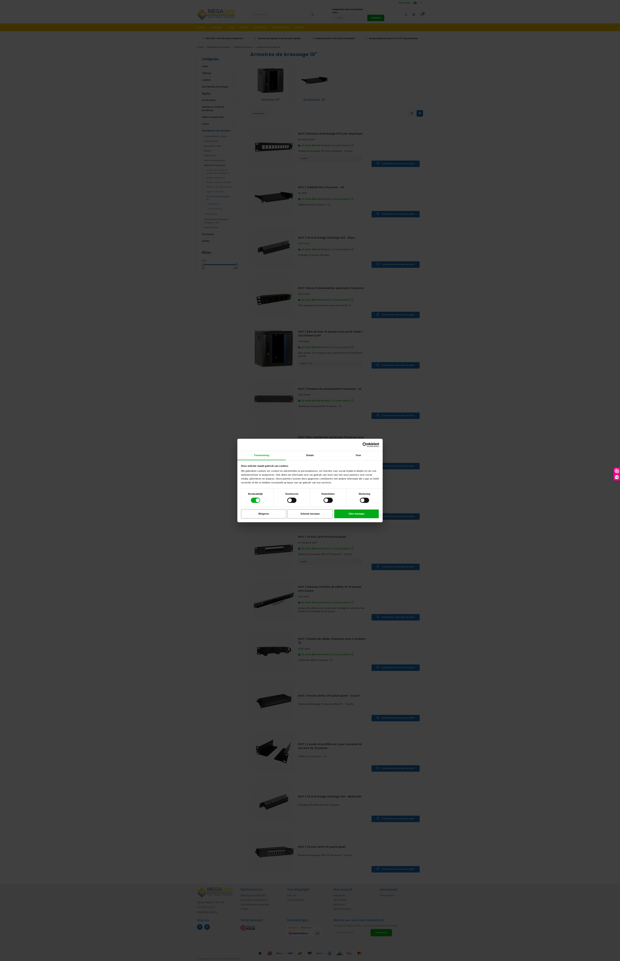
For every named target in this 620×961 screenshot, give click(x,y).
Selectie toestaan (310, 513)
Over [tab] (358, 455)
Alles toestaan (356, 513)
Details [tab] (310, 455)
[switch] (291, 500)
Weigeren (263, 513)
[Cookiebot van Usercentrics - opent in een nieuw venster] (365, 444)
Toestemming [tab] (261, 455)
